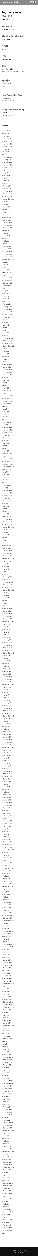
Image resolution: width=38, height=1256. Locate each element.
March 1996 (6, 942)
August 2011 (7, 561)
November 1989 (8, 1060)
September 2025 (8, 149)
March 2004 (6, 795)
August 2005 (7, 750)
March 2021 (6, 270)
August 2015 (7, 438)
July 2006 (6, 721)
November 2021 (8, 254)
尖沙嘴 (5, 46)
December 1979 (8, 1212)
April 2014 (6, 480)
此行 (4, 66)
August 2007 (7, 687)
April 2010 (6, 603)
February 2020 (7, 304)
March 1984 (6, 1180)
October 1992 (7, 1005)
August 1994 (7, 968)
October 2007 (7, 682)
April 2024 (6, 181)
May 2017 (6, 383)
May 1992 (6, 1018)
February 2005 (7, 766)
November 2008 (8, 648)
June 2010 (6, 598)
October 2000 (7, 866)
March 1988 (6, 1104)
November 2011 (8, 553)
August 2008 (7, 656)
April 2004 (6, 792)
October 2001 (7, 847)
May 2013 (6, 509)
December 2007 (8, 677)
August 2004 (7, 782)
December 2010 (8, 582)
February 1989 (7, 1081)
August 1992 (7, 1010)
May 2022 (6, 238)
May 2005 (6, 758)
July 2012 (6, 532)
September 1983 (8, 1188)
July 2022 (6, 233)
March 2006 (6, 732)
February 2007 (7, 703)
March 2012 (6, 543)
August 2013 (7, 501)
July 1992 (6, 1012)
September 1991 (8, 1026)
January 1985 (7, 1159)
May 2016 (6, 414)
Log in (5, 1239)
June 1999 (6, 894)
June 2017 (6, 380)
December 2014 (8, 459)
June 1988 (6, 1099)
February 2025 (7, 157)
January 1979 (7, 1217)
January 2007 (7, 705)
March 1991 (6, 1033)
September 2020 (8, 286)
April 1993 (6, 991)
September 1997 (8, 921)
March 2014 (6, 482)
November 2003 (8, 805)
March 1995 (6, 957)
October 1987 (7, 1115)
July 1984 (6, 1173)
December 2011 (8, 551)
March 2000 (6, 879)
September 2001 (8, 850)
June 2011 (6, 566)
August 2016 (7, 406)
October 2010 (7, 587)
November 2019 (8, 312)
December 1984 (8, 1162)
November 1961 (8, 1230)
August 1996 (7, 936)
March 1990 (6, 1052)
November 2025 (8, 144)
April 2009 (6, 635)
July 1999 (6, 892)
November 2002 (8, 821)
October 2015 (7, 433)
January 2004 (7, 800)
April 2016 (6, 417)
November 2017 (8, 372)
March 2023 (6, 215)
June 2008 (6, 661)
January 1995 (7, 960)
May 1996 (6, 939)
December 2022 (8, 223)
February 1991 (7, 1036)
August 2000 (7, 871)
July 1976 (6, 1222)
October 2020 (7, 283)
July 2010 (6, 595)
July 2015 (6, 440)
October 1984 (7, 1165)
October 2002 (7, 824)
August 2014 (7, 469)
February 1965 (7, 1228)
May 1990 (6, 1047)
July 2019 (6, 322)
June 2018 (6, 354)
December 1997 (8, 913)
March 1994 (6, 970)
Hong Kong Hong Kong (13, 109)
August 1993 (7, 986)
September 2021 (8, 259)
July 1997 (6, 923)
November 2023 (8, 194)
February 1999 (7, 902)
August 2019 (7, 320)
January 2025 (7, 160)
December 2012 (8, 519)
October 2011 (7, 556)
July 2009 (6, 627)
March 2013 (6, 514)
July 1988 (6, 1096)
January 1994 (7, 976)
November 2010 (8, 585)
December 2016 (8, 396)
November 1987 (8, 1112)
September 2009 (8, 621)
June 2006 (6, 724)
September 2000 (8, 868)
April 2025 (6, 152)
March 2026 (6, 136)
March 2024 (6, 183)
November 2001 (8, 845)
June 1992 (6, 1015)
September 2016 (8, 404)
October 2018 (7, 343)
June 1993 (6, 989)
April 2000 (6, 876)
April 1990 (6, 1049)
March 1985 (6, 1157)
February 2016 (7, 422)
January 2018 (7, 367)
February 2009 (7, 640)
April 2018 (6, 359)
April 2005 (6, 761)
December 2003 (8, 803)
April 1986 (6, 1141)
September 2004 (8, 779)
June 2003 (6, 813)
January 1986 (7, 1146)
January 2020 (7, 307)
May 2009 (6, 632)
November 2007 (8, 679)
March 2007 (6, 700)
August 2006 (7, 719)
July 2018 (6, 351)
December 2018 (8, 338)
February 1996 (7, 944)
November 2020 (8, 280)
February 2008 (7, 671)
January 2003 (7, 818)
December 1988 (8, 1083)
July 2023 (6, 204)
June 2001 (6, 852)
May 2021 (6, 267)
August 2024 (7, 170)
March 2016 (6, 419)
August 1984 (7, 1170)
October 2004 (7, 776)
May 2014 (6, 477)
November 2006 (8, 711)
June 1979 (6, 1215)
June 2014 (6, 475)
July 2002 (6, 829)
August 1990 (7, 1041)
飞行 (4, 56)
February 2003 (7, 816)
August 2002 (7, 826)
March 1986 (6, 1144)
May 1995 (6, 952)
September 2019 (8, 317)
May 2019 (6, 328)
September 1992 (8, 1007)
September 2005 (8, 747)
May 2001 (6, 855)
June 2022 (6, 236)
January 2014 (7, 488)
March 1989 (6, 1078)
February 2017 (7, 391)
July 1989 (6, 1068)
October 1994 (7, 965)
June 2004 (6, 787)
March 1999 (6, 900)
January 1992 (7, 1023)
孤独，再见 (7, 16)
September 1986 (8, 1131)
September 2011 (8, 559)
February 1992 (7, 1020)
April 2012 (6, 540)
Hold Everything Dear (12, 95)
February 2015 (7, 454)
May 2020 (6, 296)
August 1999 (7, 889)
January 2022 (7, 249)
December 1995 (8, 947)
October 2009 (7, 619)
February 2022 (7, 246)
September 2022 (8, 231)
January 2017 (7, 393)
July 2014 (6, 472)
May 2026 (6, 133)
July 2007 (6, 690)
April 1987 (6, 1117)
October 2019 (7, 314)
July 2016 (6, 409)
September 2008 (8, 653)
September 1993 (8, 984)
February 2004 (7, 797)
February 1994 (7, 973)
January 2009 (7, 642)
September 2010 (8, 590)
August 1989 (7, 1065)
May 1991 (6, 1028)
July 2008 (6, 658)
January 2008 (7, 674)
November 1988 (8, 1086)
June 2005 (6, 755)
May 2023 (6, 210)
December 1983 (8, 1183)
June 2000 (6, 873)
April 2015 (6, 448)
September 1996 (8, 934)
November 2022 (8, 225)
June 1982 (6, 1196)
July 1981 (6, 1201)
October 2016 (7, 401)
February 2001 (7, 858)
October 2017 (7, 375)
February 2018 (7, 364)
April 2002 (6, 837)
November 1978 (8, 1220)
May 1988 (6, 1102)
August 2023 (7, 202)
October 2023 (7, 196)
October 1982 (7, 1194)
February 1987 (7, 1120)
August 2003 (7, 808)
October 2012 (7, 524)
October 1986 (7, 1128)
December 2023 (8, 191)
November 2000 (8, 863)
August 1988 (7, 1094)
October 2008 (7, 650)
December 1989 (8, 1057)
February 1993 (7, 997)
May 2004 (6, 789)
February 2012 (7, 545)
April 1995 (6, 955)
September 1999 (8, 887)
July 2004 (6, 784)
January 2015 (7, 456)
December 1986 (8, 1123)
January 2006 (7, 737)
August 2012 (7, 530)
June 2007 (6, 692)
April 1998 (6, 910)
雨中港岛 (6, 80)
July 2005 (6, 753)
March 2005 (6, 763)
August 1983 (7, 1191)
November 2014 (8, 461)
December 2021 (8, 252)
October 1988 (7, 1089)
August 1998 (7, 908)
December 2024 (8, 162)
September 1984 (8, 1167)
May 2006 (6, 726)
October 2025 (7, 147)
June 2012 (6, 535)
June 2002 (6, 831)
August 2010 (7, 593)
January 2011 (7, 580)
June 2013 (6, 506)
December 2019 (8, 309)
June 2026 (6, 131)
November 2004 (8, 774)
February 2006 (7, 734)
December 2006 (8, 708)
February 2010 (7, 608)
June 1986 (6, 1136)
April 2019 (6, 330)
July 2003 (6, 810)
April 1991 (6, 1031)
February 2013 (7, 517)
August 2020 (7, 288)
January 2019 (7, 335)
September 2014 (8, 467)
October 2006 (7, 713)
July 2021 (6, 262)
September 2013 (8, 498)
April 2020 (6, 299)
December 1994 (8, 963)
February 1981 (7, 1209)
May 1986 (6, 1138)
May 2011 (6, 569)
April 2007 (6, 698)
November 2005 (8, 742)
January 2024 (7, 189)
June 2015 (6, 443)
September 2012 (8, 527)
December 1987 (8, 1110)
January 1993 (7, 999)
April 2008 (6, 666)
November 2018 (8, 341)
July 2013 (6, 503)
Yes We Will (7, 26)
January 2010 (7, 611)
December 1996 (8, 931)
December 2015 (8, 427)
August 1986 (7, 1133)
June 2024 (6, 175)
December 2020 (8, 278)
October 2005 (7, 745)
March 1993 (6, 994)
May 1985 (6, 1154)
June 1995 (6, 949)
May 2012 (6, 538)
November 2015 (8, 430)
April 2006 (6, 729)
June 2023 (6, 207)
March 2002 (6, 839)
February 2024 (7, 186)
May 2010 (6, 600)
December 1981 (8, 1199)
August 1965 (7, 1225)
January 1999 (7, 905)
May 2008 (6, 663)
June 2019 (6, 325)
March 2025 (6, 154)
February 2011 (7, 577)
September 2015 (8, 435)
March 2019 (6, 333)
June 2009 (6, 629)
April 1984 (6, 1178)
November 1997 (8, 915)
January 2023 (7, 220)
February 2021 (7, 273)
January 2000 (7, 881)
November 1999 (8, 884)
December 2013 (8, 490)
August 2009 (7, 624)
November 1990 (8, 1039)
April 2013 (6, 511)
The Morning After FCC (13, 36)
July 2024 (6, 173)
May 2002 (6, 834)
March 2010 (6, 606)
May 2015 (6, 446)
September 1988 (8, 1091)
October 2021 (7, 257)
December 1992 (8, 1002)
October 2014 (7, 464)
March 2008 (6, 669)
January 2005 (7, 768)
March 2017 (6, 388)
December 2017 (8, 370)
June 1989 (6, 1070)
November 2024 (8, 165)
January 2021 (7, 275)
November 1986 (8, 1125)
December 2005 (8, 740)
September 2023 (8, 199)
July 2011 (6, 564)
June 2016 (6, 412)
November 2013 (8, 493)
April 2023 (6, 212)
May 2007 (6, 695)
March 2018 (6, 362)
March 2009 (6, 637)
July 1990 (6, 1044)
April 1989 (6, 1075)
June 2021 (6, 265)
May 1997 (6, 926)
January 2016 (7, 425)
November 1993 (8, 981)
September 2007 (8, 684)
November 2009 (8, 616)
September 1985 (8, 1152)
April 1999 (6, 897)
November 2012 (8, 522)
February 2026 (7, 139)
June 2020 (6, 293)
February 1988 (7, 1107)
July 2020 (6, 291)
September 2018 (8, 346)
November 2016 (8, 398)
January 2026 (7, 141)
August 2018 (7, 349)
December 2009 (8, 614)
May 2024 (6, 178)
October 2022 (7, 228)
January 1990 (7, 1054)
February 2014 (7, 485)
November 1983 (8, 1186)
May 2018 (6, 356)
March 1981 (6, 1207)
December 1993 (8, 978)
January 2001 (7, 860)
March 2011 (6, 574)
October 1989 (7, 1062)
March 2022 (6, 244)
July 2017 (6, 377)
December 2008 (8, 645)
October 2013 (7, 496)
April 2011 (6, 572)
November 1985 (8, 1149)
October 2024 (7, 168)
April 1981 (6, 1204)
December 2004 (8, 771)
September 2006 (8, 716)
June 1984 (6, 1175)
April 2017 (6, 385)
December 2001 (8, 842)
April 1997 (6, 928)
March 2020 (6, 301)
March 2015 (6, 451)
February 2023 (7, 217)
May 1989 (6, 1073)
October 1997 (7, 918)
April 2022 (6, 241)
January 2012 (7, 548)
